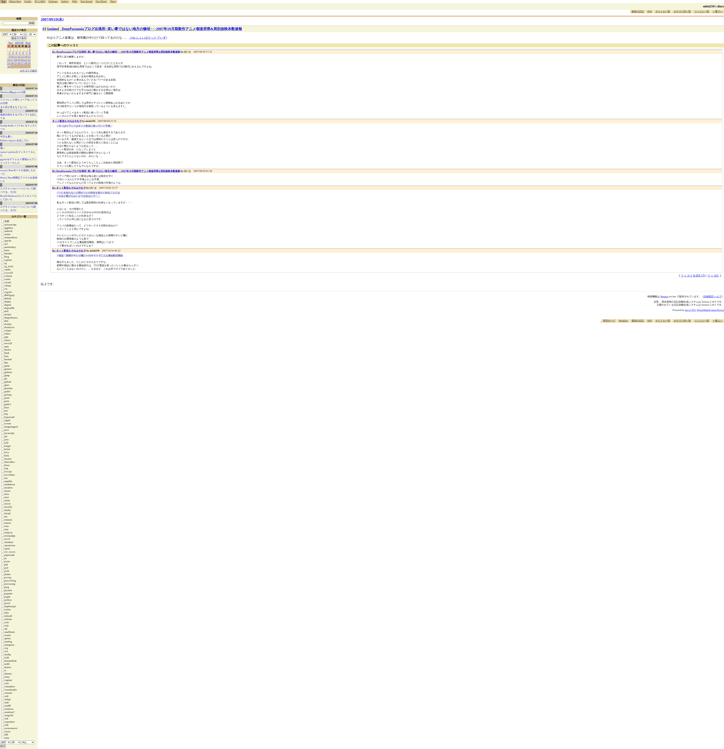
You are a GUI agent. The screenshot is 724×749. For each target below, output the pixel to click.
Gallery (65, 1)
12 (19, 56)
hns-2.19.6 (690, 310)
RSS (649, 11)
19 (19, 59)
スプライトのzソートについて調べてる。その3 (18, 208)
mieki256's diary (713, 6)
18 (15, 59)
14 (25, 56)
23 (8, 63)
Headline (623, 320)
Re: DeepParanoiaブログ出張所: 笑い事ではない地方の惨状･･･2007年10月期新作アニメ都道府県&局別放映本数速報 (116, 51)
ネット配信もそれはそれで (67, 121)
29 (29, 63)
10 (12, 56)
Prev (10, 42)
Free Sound (86, 1)
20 (22, 59)
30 (8, 66)
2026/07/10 (31, 132)
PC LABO (40, 1)
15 (29, 56)
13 (22, 56)
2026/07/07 (31, 184)
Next (27, 42)
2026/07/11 (32, 121)
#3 (44, 29)
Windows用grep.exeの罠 (13, 92)
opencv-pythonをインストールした (17, 154)
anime (53, 29)
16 (8, 59)
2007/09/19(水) (52, 19)
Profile (28, 1)
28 (25, 63)
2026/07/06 (31, 203)
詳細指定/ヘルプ (713, 296)
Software (53, 1)
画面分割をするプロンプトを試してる (18, 116)
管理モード (609, 320)
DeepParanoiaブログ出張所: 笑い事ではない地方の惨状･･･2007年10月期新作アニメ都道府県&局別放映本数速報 (152, 29)
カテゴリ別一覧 (682, 11)
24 (12, 63)
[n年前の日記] (75, 19)
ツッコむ (713, 275)
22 (29, 59)
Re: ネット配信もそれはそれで (69, 187)
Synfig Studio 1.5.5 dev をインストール (18, 127)
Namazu (664, 296)
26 (19, 63)
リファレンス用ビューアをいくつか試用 (18, 101)
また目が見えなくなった (13, 107)
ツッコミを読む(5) (693, 275)
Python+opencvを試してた (14, 140)
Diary (113, 1)
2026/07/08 (31, 166)
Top (3, 1)
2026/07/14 (31, 88)
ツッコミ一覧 (701, 11)
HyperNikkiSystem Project (710, 310)
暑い (2, 148)
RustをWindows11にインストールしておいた (18, 198)
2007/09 (19, 42)
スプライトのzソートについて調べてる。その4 (18, 190)
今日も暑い (6, 136)
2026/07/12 (31, 110)
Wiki (74, 1)
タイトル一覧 (662, 11)
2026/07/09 (31, 144)
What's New (15, 1)
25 (15, 63)
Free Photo (101, 1)
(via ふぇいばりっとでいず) (148, 37)
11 (15, 56)
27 (22, 63)
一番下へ (717, 11)
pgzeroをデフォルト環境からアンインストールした (18, 161)
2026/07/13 (31, 96)
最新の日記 (638, 11)
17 (12, 59)
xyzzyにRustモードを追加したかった (18, 172)
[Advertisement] (655, 334)
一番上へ (717, 320)
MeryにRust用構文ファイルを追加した (18, 179)
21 (25, 59)
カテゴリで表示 (28, 70)
